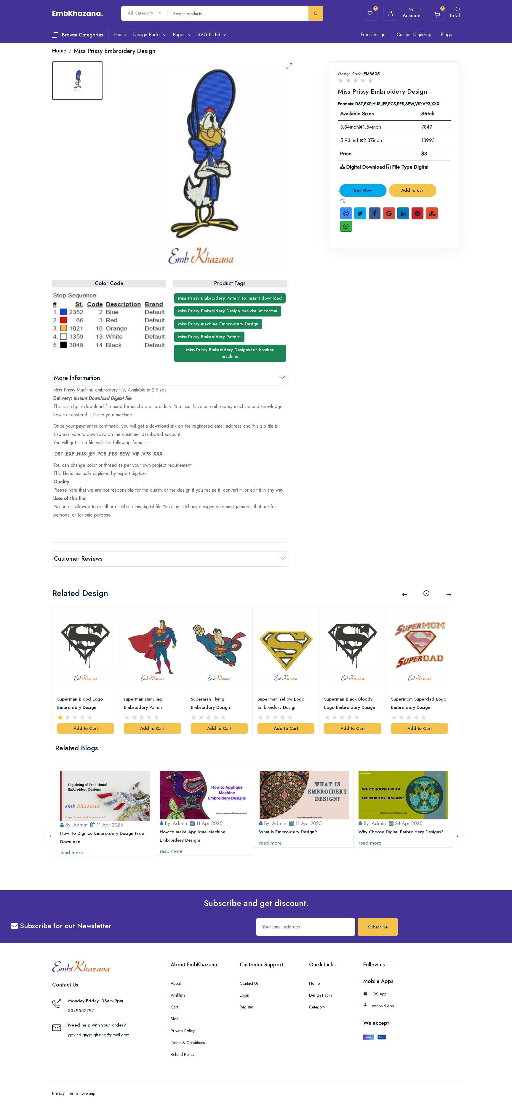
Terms (73, 1093)
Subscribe (378, 927)
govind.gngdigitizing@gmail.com (98, 1035)
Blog (175, 1019)
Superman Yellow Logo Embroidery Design (280, 703)
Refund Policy (182, 1054)
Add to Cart (85, 728)
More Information (77, 378)
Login (244, 995)
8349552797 (81, 1010)
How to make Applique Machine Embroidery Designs (192, 836)
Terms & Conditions (188, 1043)
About (176, 983)
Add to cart (413, 190)
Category (317, 1007)
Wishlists (178, 995)
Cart (174, 1007)
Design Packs (320, 995)
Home (314, 983)
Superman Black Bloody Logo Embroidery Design (349, 703)
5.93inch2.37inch (361, 140)
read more (71, 852)
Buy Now (363, 190)
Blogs (446, 34)
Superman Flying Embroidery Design (210, 703)
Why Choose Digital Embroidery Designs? (401, 832)
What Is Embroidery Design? (288, 832)
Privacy (58, 1093)
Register (246, 1007)
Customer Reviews (78, 558)
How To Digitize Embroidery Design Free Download (102, 837)
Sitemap (88, 1093)
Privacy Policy (183, 1031)
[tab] (77, 80)
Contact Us (249, 983)
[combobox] (144, 13)
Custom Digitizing (414, 34)
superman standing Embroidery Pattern (144, 703)
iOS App (378, 994)
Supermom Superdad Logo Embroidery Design (418, 703)
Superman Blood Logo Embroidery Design (80, 703)
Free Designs (374, 34)
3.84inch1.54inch (360, 126)
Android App (382, 1006)
